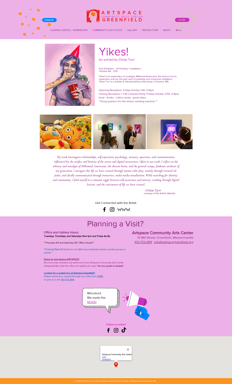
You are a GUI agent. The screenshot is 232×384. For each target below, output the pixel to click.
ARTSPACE (121, 12)
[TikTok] (124, 330)
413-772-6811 (67, 279)
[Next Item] (187, 132)
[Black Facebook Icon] (104, 209)
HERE (100, 276)
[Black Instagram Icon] (112, 209)
